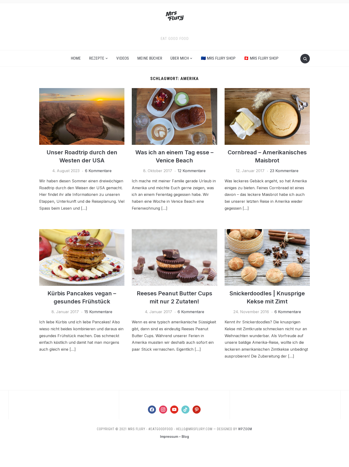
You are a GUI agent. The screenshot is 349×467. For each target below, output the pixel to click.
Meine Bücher (149, 58)
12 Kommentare (192, 170)
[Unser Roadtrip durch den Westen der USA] (81, 91)
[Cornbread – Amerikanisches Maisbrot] (267, 91)
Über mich (179, 58)
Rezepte (96, 58)
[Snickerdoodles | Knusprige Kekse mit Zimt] (267, 232)
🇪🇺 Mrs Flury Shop (218, 58)
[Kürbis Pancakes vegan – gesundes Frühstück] (81, 232)
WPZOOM (245, 429)
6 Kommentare (98, 170)
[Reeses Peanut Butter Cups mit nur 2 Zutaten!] (174, 232)
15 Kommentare (98, 311)
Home (76, 58)
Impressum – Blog (174, 436)
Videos (122, 58)
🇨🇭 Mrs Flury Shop (261, 58)
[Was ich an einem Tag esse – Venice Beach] (174, 91)
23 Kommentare (284, 170)
